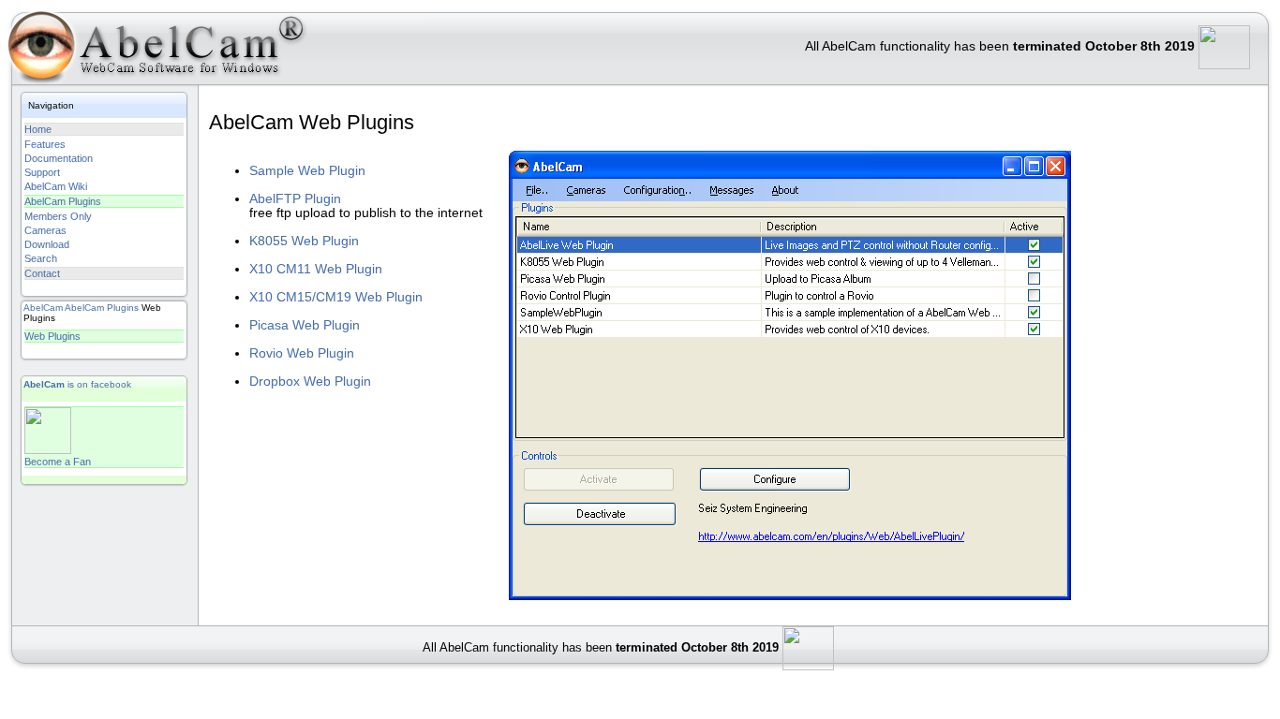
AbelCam (43, 307)
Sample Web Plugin (307, 171)
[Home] (154, 51)
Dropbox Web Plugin (310, 381)
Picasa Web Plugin (304, 325)
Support (42, 172)
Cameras (45, 230)
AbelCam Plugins (62, 201)
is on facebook (77, 384)
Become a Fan (57, 461)
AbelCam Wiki (55, 186)
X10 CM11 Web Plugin (315, 269)
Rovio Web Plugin (301, 353)
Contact (42, 273)
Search (40, 258)
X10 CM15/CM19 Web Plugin (336, 297)
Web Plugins (52, 336)
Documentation (58, 158)
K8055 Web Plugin (304, 241)
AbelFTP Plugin (295, 199)
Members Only (58, 216)
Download (46, 244)
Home (38, 129)
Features (45, 144)
